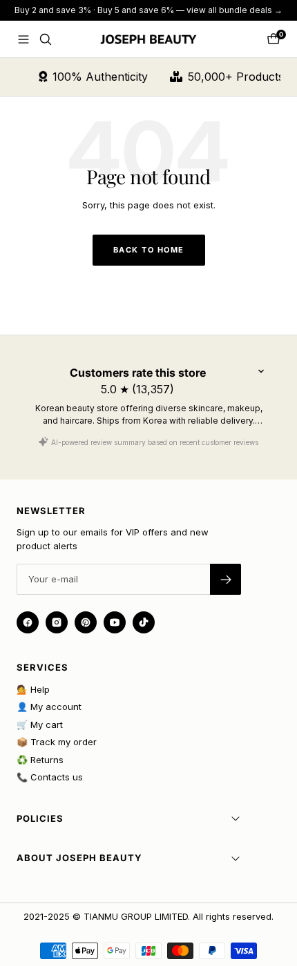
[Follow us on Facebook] (28, 622)
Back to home (148, 250)
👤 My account (49, 706)
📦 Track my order (57, 741)
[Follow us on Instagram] (57, 622)
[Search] (45, 39)
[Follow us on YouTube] (115, 622)
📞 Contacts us (50, 776)
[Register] (225, 579)
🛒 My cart (40, 724)
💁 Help (33, 689)
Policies (40, 818)
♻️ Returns (40, 759)
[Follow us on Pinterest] (86, 622)
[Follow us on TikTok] (144, 622)
